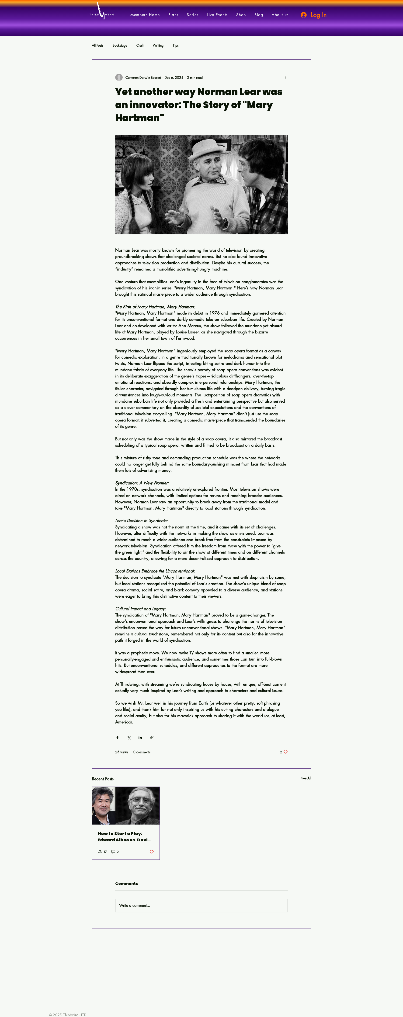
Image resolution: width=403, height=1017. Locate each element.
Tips (176, 45)
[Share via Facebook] (117, 737)
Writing (158, 45)
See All (306, 778)
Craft (139, 45)
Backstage (120, 45)
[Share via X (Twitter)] (129, 737)
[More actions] (285, 77)
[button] (193, 15)
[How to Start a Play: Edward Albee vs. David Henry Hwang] (126, 806)
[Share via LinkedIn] (140, 737)
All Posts (97, 45)
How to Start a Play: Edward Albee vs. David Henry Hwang (124, 837)
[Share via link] (151, 737)
